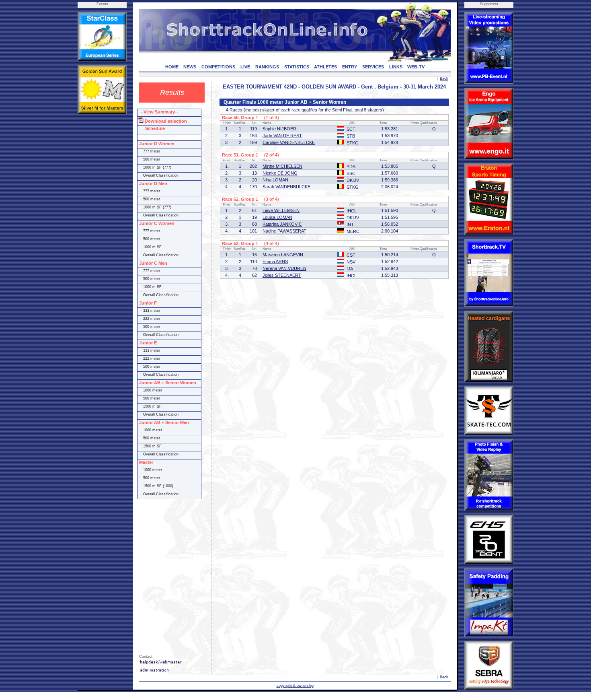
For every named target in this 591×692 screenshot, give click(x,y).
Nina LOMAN (275, 179)
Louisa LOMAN (277, 217)
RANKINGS (267, 66)
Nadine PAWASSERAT (284, 231)
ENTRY (349, 66)
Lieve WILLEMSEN (281, 210)
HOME (172, 66)
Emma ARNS (275, 261)
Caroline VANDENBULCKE (289, 142)
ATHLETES (325, 66)
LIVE (245, 66)
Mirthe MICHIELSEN (282, 166)
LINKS (395, 66)
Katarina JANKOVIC (282, 224)
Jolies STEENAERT (282, 275)
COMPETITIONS (218, 66)
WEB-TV (416, 66)
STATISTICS (296, 66)
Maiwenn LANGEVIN (283, 254)
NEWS (189, 66)
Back (444, 78)
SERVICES (373, 66)
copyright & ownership (295, 686)
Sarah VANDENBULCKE (286, 186)
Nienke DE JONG (280, 173)
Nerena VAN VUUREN (284, 268)
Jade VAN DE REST (282, 135)
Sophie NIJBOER (279, 128)
